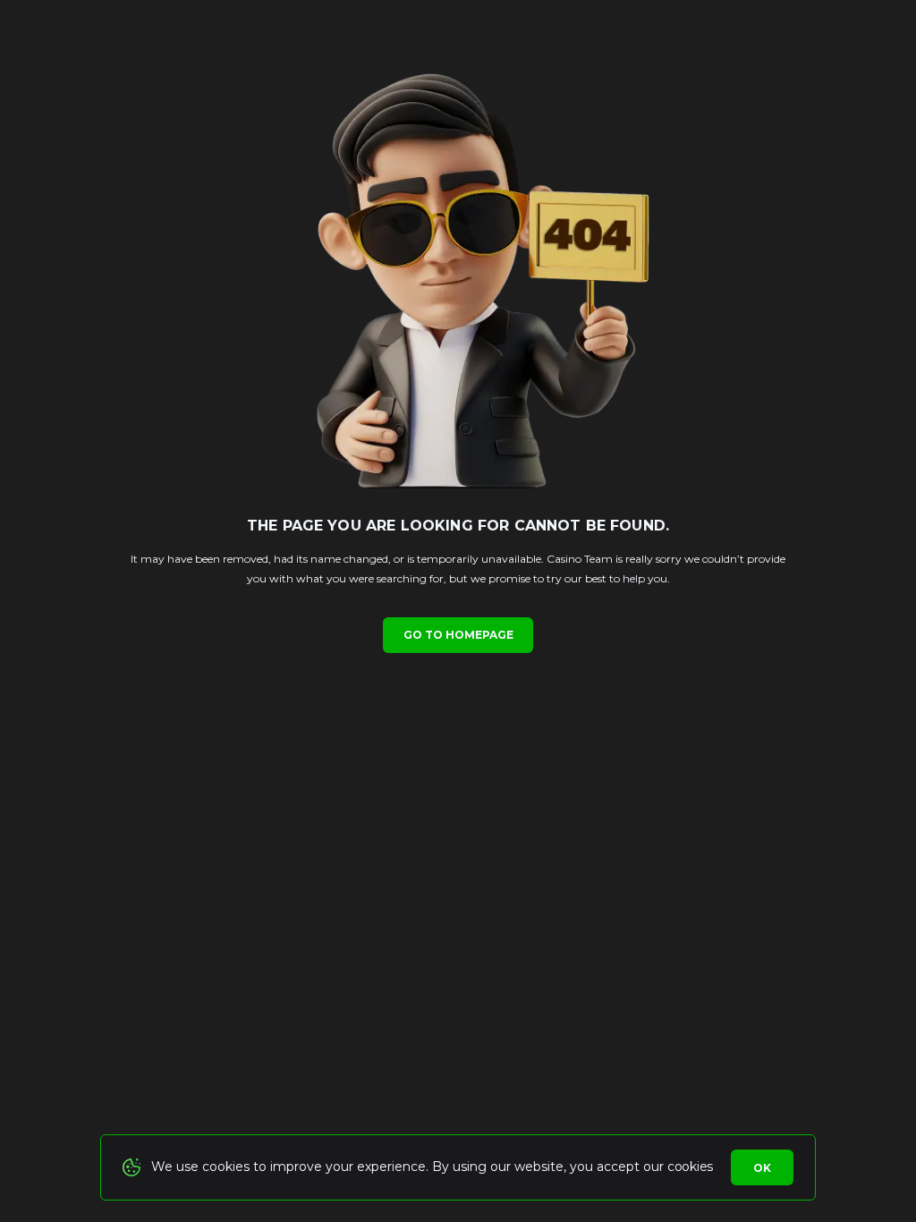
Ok (762, 1168)
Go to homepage (458, 634)
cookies (690, 1166)
